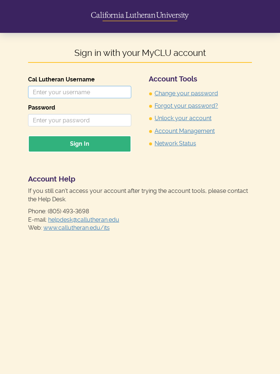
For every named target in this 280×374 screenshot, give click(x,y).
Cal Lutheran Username (61, 79)
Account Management (185, 130)
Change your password (186, 93)
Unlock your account (183, 118)
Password (41, 107)
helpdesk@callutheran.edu (83, 219)
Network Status (175, 143)
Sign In (79, 143)
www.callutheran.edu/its (76, 227)
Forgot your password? (186, 105)
